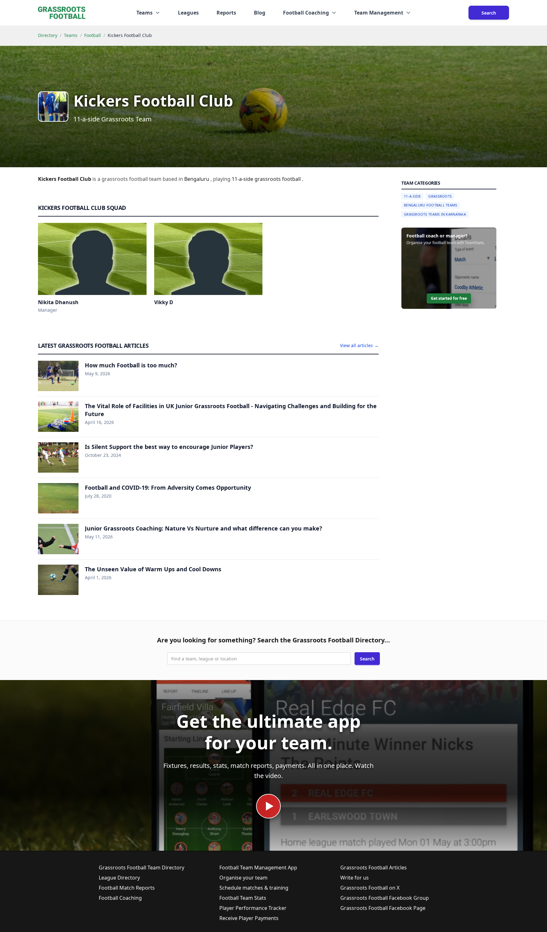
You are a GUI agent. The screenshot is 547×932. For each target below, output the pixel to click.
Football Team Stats (242, 897)
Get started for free (449, 298)
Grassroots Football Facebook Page (382, 907)
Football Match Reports (127, 887)
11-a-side (243, 178)
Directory (47, 35)
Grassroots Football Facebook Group (384, 897)
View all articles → (359, 345)
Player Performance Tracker (252, 907)
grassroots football (278, 178)
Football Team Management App (258, 867)
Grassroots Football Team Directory (141, 867)
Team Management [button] (378, 12)
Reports (226, 12)
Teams (71, 35)
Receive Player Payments (249, 918)
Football (92, 35)
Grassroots (440, 196)
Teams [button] (144, 12)
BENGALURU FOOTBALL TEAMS (430, 205)
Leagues (188, 12)
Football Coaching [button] (306, 12)
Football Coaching (120, 897)
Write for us (354, 877)
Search (488, 13)
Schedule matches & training (253, 887)
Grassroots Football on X (369, 887)
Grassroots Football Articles (373, 867)
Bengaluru (197, 178)
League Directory (119, 877)
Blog (259, 12)
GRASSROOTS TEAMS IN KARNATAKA (435, 214)
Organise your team (243, 877)
